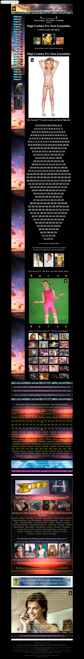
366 (41, 232)
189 (51, 174)
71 (34, 141)
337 (38, 219)
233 (31, 187)
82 (61, 141)
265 (43, 196)
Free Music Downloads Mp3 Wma (44, 464)
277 (55, 200)
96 (54, 145)
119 (53, 151)
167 (58, 167)
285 (48, 203)
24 (33, 132)
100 (64, 145)
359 (58, 226)
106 (45, 148)
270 (60, 196)
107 (48, 148)
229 (57, 184)
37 (64, 132)
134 (43, 158)
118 (50, 151)
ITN (37, 466)
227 (50, 184)
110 (59, 148)
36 (62, 132)
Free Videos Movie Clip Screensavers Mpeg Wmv (60, 464)
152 (43, 164)
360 (39, 229)
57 (40, 138)
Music (32, 462)
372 (46, 235)
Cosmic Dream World (60, 466)
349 (50, 222)
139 (60, 158)
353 (38, 226)
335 (64, 216)
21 (57, 128)
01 (36, 125)
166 (55, 167)
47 (53, 135)
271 (34, 200)
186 (41, 174)
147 (58, 161)
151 (39, 164)
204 (58, 177)
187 (45, 174)
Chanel (39, 390)
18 (49, 128)
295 (43, 206)
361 (43, 229)
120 (56, 151)
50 (61, 135)
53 (30, 138)
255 (38, 193)
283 (41, 203)
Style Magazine (16, 462)
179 (60, 171)
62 (52, 138)
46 (51, 135)
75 (44, 141)
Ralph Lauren (38, 387)
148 (62, 161)
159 (31, 167)
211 (38, 180)
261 (58, 193)
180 (64, 171)
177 (53, 171)
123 (34, 154)
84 (66, 141)
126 (45, 154)
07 (51, 125)
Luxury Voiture (68, 462)
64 (57, 138)
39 (34, 135)
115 (40, 151)
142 (41, 161)
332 (53, 216)
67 (64, 138)
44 (46, 135)
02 (39, 125)
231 (64, 184)
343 (58, 219)
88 (34, 145)
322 (55, 213)
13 (37, 128)
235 (38, 187)
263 (36, 196)
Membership (55, 635)
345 (36, 222)
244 (33, 190)
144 (48, 161)
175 (46, 171)
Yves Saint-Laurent (46, 390)
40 (36, 135)
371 (43, 235)
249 (50, 190)
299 (57, 206)
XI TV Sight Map (49, 635)
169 (65, 167)
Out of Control (32, 635)
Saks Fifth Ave (24, 387)
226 (46, 184)
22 (59, 128)
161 (38, 167)
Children (16, 464)
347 (43, 222)
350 (53, 222)
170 (29, 171)
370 (55, 232)
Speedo (68, 387)
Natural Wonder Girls (24, 466)
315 (31, 213)
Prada (56, 390)
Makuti (15, 390)
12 (35, 128)
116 (43, 151)
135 (46, 158)
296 (46, 206)
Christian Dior (31, 387)
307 (43, 209)
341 (51, 219)
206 (65, 177)
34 (57, 132)
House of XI (17, 466)
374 (53, 235)
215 (51, 180)
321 (51, 213)
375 (45, 239)
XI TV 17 (21, 635)
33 (55, 132)
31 (50, 132)
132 (36, 158)
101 (67, 145)
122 (63, 151)
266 (46, 196)
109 (55, 148)
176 (50, 171)
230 (60, 184)
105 (41, 148)
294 (39, 206)
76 (46, 141)
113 (33, 151)
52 (66, 135)
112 (65, 148)
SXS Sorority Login (61, 635)
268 (53, 196)
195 (27, 177)
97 (56, 145)
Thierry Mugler (49, 387)
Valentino (64, 390)
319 (45, 213)
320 (48, 213)
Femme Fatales (41, 466)
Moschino (19, 390)
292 (33, 206)
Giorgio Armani (56, 387)
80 (56, 141)
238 (48, 187)
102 (31, 148)
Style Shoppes (62, 394)
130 (58, 154)
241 (58, 187)
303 (29, 209)
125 (41, 154)
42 (41, 135)
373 (50, 235)
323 (58, 213)
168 (62, 167)
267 (50, 196)
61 (50, 138)
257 (45, 193)
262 (62, 193)
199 (41, 177)
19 (52, 128)
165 (51, 167)
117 (46, 151)
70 (31, 141)
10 (58, 125)
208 (27, 180)
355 (45, 226)
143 (45, 161)
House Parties (41, 462)
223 (36, 184)
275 (48, 200)
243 (65, 187)
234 (34, 187)
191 (58, 174)
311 (57, 209)
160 (34, 167)
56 (37, 138)
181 (67, 171)
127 (48, 154)
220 (69, 180)
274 (45, 200)
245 (36, 190)
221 (29, 184)
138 (57, 158)
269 (57, 196)
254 (34, 193)
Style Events (50, 394)
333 (57, 216)
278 (58, 200)
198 (38, 177)
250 (53, 190)
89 (36, 145)
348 (46, 222)
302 (67, 206)
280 (31, 203)
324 (62, 213)
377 (51, 239)
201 (48, 177)
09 (56, 125)
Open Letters (30, 394)
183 (31, 174)
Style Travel (55, 394)
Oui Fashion (36, 462)
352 (60, 222)
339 (45, 219)
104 (38, 148)
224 (39, 184)
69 (29, 141)
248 (46, 190)
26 (37, 132)
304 (33, 209)
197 (34, 177)
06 (49, 125)
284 (45, 203)
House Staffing (61, 462)
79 (53, 141)
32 (52, 132)
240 (55, 187)
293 (36, 206)
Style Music (67, 394)
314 (67, 209)
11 (61, 125)
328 (39, 216)
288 (58, 203)
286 (51, 203)
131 (62, 154)
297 (50, 206)
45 (49, 135)
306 (39, 209)
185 (38, 174)
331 (50, 216)
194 (69, 174)
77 (49, 141)
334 (60, 216)
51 (63, 135)
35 (60, 132)
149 (33, 164)
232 (67, 184)
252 (60, 190)
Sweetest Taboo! (54, 243)
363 (50, 229)
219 (65, 180)
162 (41, 167)
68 (67, 138)
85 (68, 141)
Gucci (65, 387)
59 (45, 138)
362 (46, 229)
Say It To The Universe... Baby (24, 464)
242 (62, 187)
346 (39, 222)
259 (51, 193)
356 (48, 226)
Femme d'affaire (37, 394)
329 (43, 216)
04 (44, 125)
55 (35, 138)
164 (48, 167)
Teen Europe (67, 466)
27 (40, 132)
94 (49, 145)
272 (38, 200)
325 (65, 213)
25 (35, 132)
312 (60, 209)
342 (55, 219)
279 (62, 200)
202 (51, 177)
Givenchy (52, 390)
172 (36, 171)
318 (41, 213)
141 (38, 161)
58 (42, 138)
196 (31, 177)
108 (52, 148)
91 (41, 145)
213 (45, 180)
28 (42, 132)
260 (55, 193)
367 (45, 232)
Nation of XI (47, 466)
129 (55, 154)
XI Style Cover (17, 394)
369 (51, 232)
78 (51, 141)
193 (65, 174)
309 (50, 209)
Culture (25, 462)
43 (44, 135)
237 (45, 187)
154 (50, 164)
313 (63, 209)
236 (41, 187)
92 (44, 145)
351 (57, 222)
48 (56, 135)
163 (45, 167)
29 (45, 132)
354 (41, 226)
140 (34, 161)
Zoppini (68, 390)
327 (36, 216)
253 (64, 190)
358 (55, 226)
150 (36, 164)
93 (46, 145)
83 (63, 141)
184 (34, 174)
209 (31, 180)
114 (36, 151)
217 (58, 180)
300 (60, 206)
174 (43, 171)
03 (41, 125)
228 (53, 184)
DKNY (61, 387)
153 (46, 164)
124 (38, 154)
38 (31, 135)
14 (40, 128)
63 (55, 138)
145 (51, 161)
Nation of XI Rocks (32, 466)
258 (48, 193)
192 (62, 174)
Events (28, 462)
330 (46, 216)
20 (54, 128)
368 (48, 232)
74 (41, 141)
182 (27, 174)
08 (53, 125)
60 (47, 138)
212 (41, 180)
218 (62, 180)
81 (58, 141)
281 (34, 203)
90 (39, 145)
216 (55, 180)
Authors (21, 462)
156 (57, 164)
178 (57, 171)
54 (33, 138)
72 (36, 141)
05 (46, 125)
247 (43, 190)
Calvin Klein (24, 390)
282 (38, 203)
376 (48, 239)
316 (34, 213)
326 (33, 216)
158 (64, 164)
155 (53, 164)
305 (36, 209)
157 (60, 164)
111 (62, 148)
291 (29, 206)
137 (53, 158)
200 (45, 177)
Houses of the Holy (54, 462)
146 (55, 161)
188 (48, 174)
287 (55, 203)
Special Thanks (24, 394)
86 (29, 145)
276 (51, 200)
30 (47, 132)
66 (62, 138)
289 (62, 203)
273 (41, 200)
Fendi (29, 390)
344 (62, 219)
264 (39, 196)
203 (55, 177)
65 (60, 138)
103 (35, 148)
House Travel (47, 462)
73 (39, 141)
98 (59, 145)
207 (69, 177)
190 (55, 174)
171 (33, 171)
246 (39, 190)
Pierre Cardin (34, 390)
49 (58, 135)
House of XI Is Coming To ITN (40, 635)
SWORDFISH (52, 466)
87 (32, 145)
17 (47, 128)
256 (41, 193)
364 (53, 229)
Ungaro (60, 390)
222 (33, 184)
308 (46, 209)
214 (48, 180)
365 (57, 229)
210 (34, 180)
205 (62, 177)
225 (43, 184)
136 (50, 158)
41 (39, 135)
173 (39, 171)
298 (53, 206)
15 (42, 128)
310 (53, 209)
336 (34, 219)
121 (60, 151)
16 (45, 128)
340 (48, 219)
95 (51, 145)
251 (57, 190)
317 (38, 213)
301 (64, 206)
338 (41, 219)
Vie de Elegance (34, 464)
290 (65, 203)
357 (51, 226)
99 (61, 145)
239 (51, 187)
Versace (43, 387)
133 (39, 158)
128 (51, 154)
